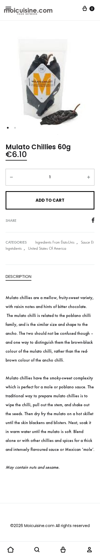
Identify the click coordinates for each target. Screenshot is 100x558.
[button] (10, 549)
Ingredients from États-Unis (54, 242)
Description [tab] (18, 276)
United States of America (47, 248)
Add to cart (50, 200)
